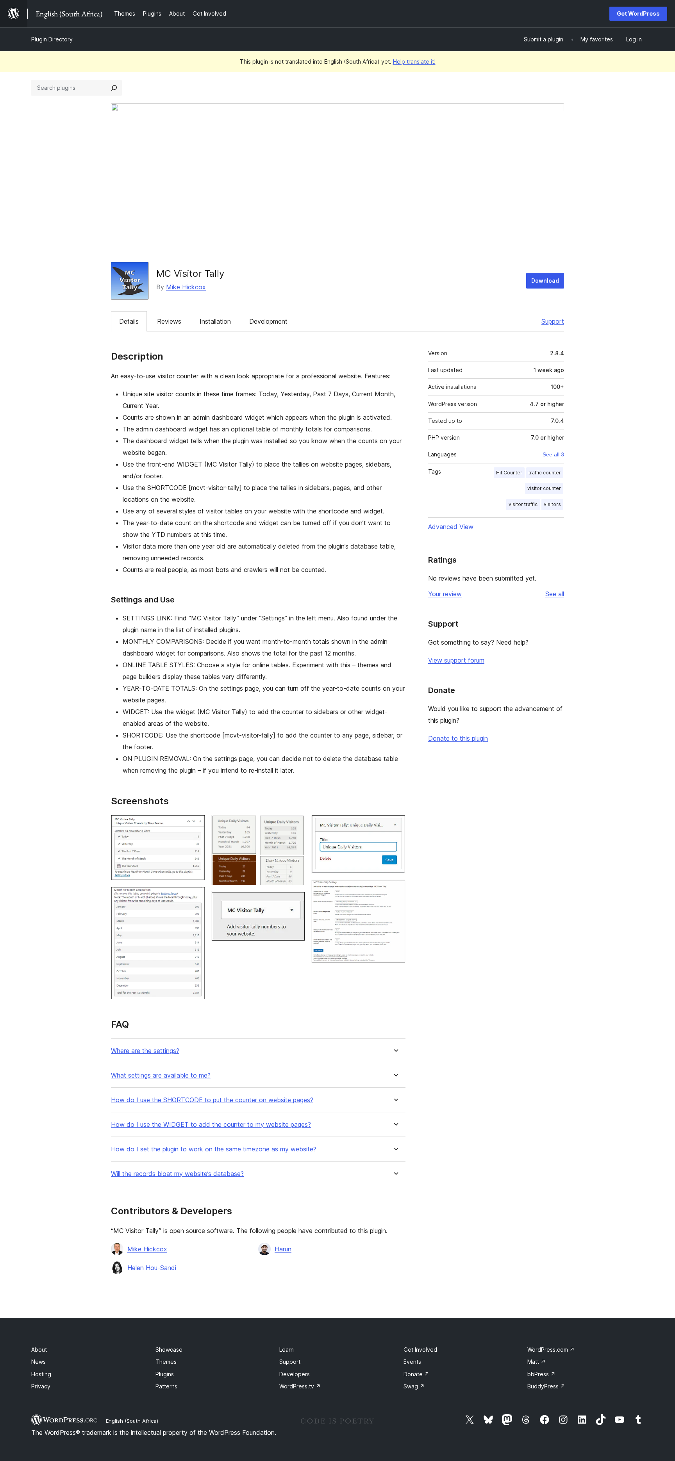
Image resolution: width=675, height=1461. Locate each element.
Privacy (40, 1386)
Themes (166, 1361)
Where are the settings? (145, 1051)
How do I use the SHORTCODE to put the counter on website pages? (212, 1100)
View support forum (456, 660)
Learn (286, 1349)
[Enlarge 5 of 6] (395, 825)
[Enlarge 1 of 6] (194, 825)
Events (412, 1361)
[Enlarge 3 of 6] (294, 825)
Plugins (164, 1374)
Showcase (168, 1349)
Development (268, 321)
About (39, 1349)
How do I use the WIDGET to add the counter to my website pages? (211, 1124)
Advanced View (450, 527)
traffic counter (545, 473)
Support (552, 321)
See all (554, 594)
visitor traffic (523, 504)
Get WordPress (638, 13)
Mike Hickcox (186, 287)
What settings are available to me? (161, 1075)
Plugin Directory (52, 39)
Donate (416, 1374)
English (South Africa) (132, 1421)
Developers (294, 1374)
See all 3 (553, 454)
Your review (445, 594)
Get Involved (420, 1349)
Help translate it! (414, 61)
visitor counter (544, 488)
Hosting (41, 1374)
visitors (552, 504)
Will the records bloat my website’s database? (177, 1174)
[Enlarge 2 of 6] (194, 897)
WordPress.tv (300, 1386)
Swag (414, 1386)
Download (545, 280)
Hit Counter (509, 473)
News (38, 1361)
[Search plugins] (114, 88)
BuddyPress (546, 1386)
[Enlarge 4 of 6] (294, 902)
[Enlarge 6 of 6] (395, 890)
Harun (283, 1249)
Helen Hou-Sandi (151, 1268)
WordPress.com (551, 1349)
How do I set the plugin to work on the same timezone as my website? (213, 1149)
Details (129, 321)
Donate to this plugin (458, 738)
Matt (536, 1361)
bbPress (541, 1374)
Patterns (166, 1386)
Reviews (169, 321)
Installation (215, 321)
